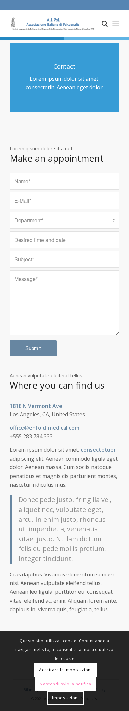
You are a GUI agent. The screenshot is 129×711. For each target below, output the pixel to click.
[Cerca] (101, 23)
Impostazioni (65, 698)
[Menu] (115, 23)
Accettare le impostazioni (65, 670)
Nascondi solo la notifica (65, 684)
